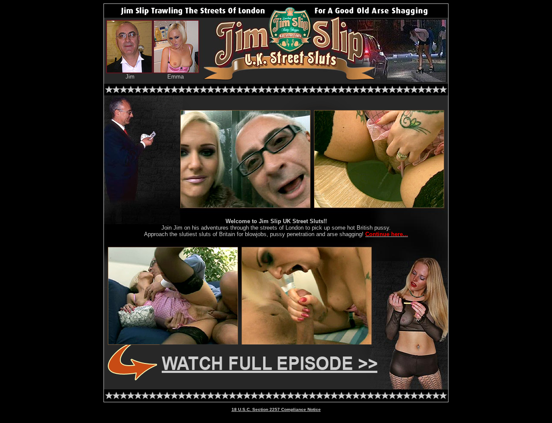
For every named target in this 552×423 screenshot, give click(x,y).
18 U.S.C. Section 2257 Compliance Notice (276, 409)
